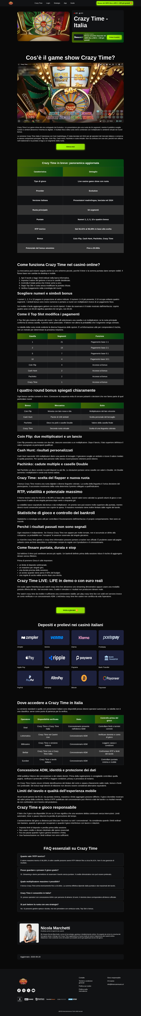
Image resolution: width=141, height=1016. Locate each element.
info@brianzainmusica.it (115, 984)
